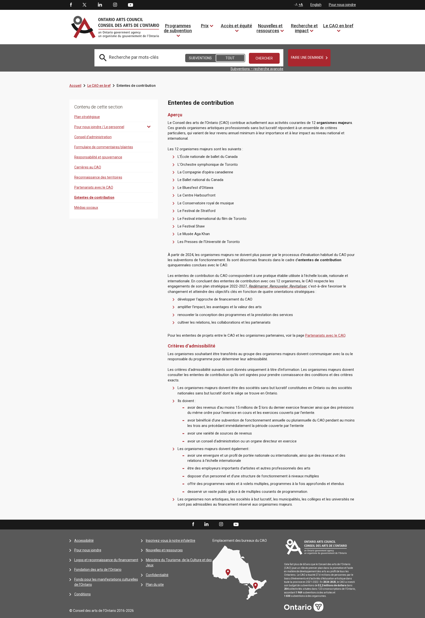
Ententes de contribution (94, 197)
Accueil (75, 86)
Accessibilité (84, 541)
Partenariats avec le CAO (93, 187)
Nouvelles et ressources (270, 28)
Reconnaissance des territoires (98, 177)
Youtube (130, 4)
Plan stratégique (87, 117)
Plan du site (155, 585)
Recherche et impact (304, 28)
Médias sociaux (86, 208)
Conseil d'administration (93, 137)
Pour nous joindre (342, 5)
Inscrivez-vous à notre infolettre (170, 541)
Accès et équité (236, 25)
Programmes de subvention (178, 28)
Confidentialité (157, 575)
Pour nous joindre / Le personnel (99, 127)
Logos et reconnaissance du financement (106, 560)
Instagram (115, 4)
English (315, 5)
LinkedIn (99, 4)
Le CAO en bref (338, 25)
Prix (205, 25)
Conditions (82, 594)
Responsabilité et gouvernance (98, 157)
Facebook (70, 4)
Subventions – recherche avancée (256, 69)
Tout (230, 58)
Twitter (84, 4)
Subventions (200, 58)
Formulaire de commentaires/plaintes (103, 147)
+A (301, 5)
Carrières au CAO (87, 167)
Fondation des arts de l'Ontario (97, 570)
